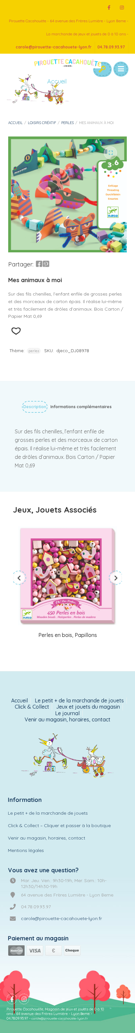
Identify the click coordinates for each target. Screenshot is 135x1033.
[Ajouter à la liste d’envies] (16, 331)
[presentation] (19, 578)
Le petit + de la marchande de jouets (79, 701)
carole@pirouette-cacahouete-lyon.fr (53, 47)
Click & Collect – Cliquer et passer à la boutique (59, 825)
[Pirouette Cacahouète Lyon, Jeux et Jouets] (67, 756)
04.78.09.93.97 (111, 47)
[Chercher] (101, 69)
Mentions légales (26, 850)
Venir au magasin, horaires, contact (67, 719)
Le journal (67, 713)
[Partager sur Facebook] (39, 264)
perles (67, 122)
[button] (110, 152)
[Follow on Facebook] (108, 7)
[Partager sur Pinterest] (46, 264)
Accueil (15, 122)
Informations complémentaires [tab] (81, 406)
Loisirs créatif (42, 122)
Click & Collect (32, 707)
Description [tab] (34, 406)
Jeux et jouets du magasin (88, 707)
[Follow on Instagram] (121, 7)
